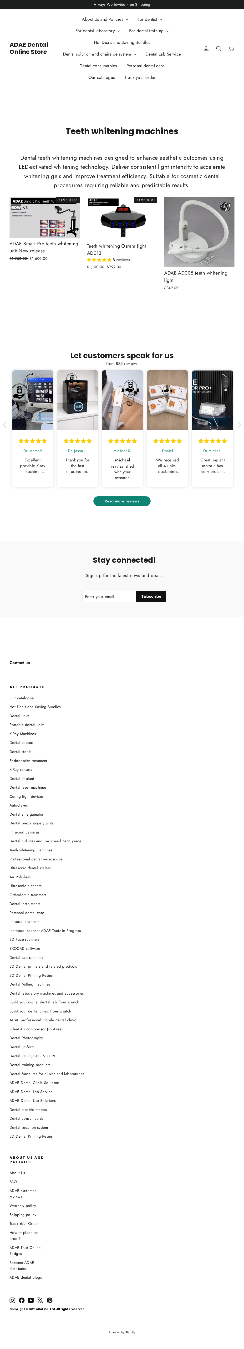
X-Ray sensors (21, 769)
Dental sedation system (29, 1127)
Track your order (140, 77)
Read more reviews (122, 501)
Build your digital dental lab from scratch (44, 1002)
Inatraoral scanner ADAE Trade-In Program (45, 930)
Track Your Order (24, 1223)
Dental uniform (22, 1047)
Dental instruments (25, 903)
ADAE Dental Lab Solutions (33, 1100)
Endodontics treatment (28, 760)
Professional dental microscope (36, 859)
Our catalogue (101, 77)
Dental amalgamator (27, 814)
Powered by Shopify (122, 1332)
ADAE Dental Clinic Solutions (35, 1082)
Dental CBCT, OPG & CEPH (33, 1056)
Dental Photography (26, 1038)
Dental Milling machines (30, 984)
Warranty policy (23, 1205)
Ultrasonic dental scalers (30, 868)
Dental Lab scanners (26, 957)
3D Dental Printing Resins (31, 975)
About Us (17, 1172)
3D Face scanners (25, 939)
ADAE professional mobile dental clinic (43, 1020)
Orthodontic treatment (28, 895)
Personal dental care (146, 66)
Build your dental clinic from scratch (40, 1011)
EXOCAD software (25, 948)
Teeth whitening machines (31, 850)
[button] (100, 260)
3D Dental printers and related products (43, 966)
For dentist (148, 19)
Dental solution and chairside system (97, 54)
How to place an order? (24, 1235)
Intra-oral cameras (25, 832)
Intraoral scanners (24, 921)
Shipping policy (23, 1214)
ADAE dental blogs (26, 1277)
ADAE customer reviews (23, 1193)
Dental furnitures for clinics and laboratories (47, 1074)
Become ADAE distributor (22, 1265)
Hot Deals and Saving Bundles (122, 42)
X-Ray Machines (23, 733)
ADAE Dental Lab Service (31, 1091)
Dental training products (30, 1065)
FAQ (13, 1182)
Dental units (19, 716)
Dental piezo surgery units (31, 823)
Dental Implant (22, 778)
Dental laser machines (28, 787)
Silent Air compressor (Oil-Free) (36, 1029)
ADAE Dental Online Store (29, 48)
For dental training (147, 31)
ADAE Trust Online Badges (25, 1250)
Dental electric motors (28, 1109)
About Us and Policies (103, 19)
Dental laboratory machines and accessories (47, 993)
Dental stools (20, 751)
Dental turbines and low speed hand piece (45, 841)
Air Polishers (20, 877)
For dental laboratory (96, 31)
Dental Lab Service (163, 54)
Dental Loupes (22, 742)
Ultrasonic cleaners (25, 886)
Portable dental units (27, 724)
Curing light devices (27, 796)
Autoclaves (19, 805)
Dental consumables (98, 66)
